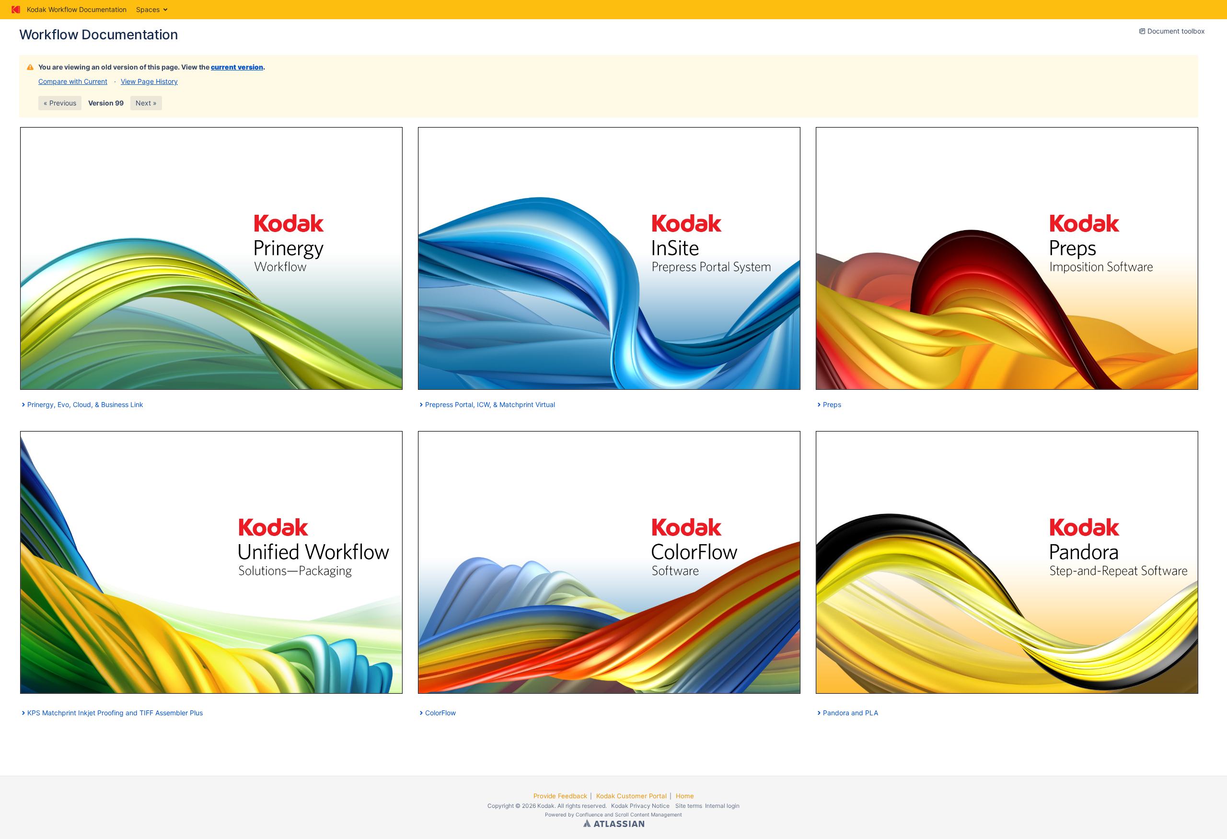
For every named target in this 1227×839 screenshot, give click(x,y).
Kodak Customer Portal (631, 796)
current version (237, 67)
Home (685, 796)
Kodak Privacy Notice (640, 805)
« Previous (60, 103)
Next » (146, 103)
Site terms (688, 805)
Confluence (589, 815)
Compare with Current (72, 81)
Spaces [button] (148, 9)
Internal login (722, 805)
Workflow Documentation (98, 34)
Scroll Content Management (648, 815)
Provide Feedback (560, 796)
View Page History (149, 81)
